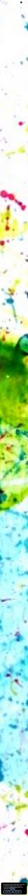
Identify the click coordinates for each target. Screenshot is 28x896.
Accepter (8, 891)
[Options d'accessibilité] (21, 2)
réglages (13, 888)
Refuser (17, 891)
